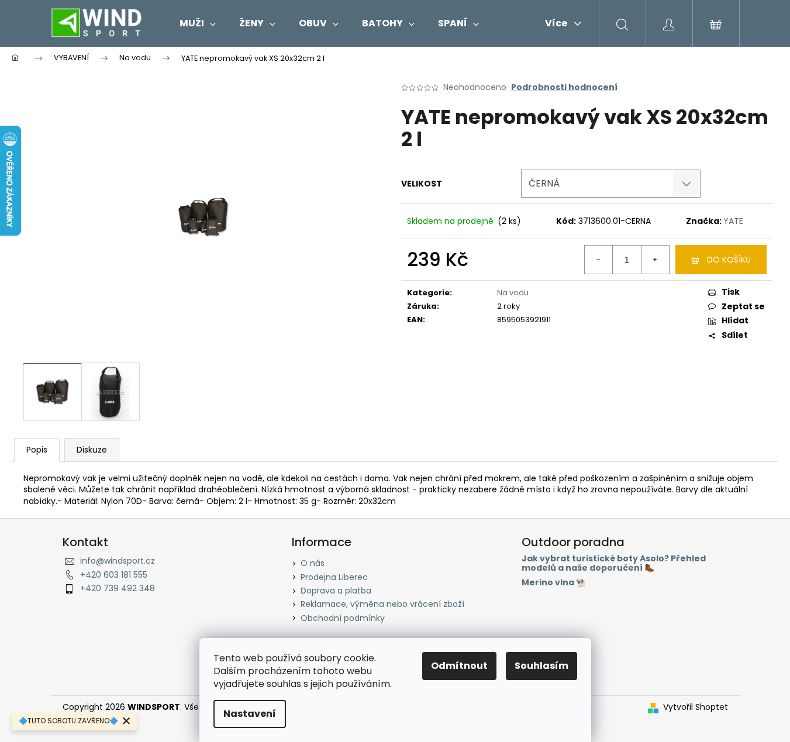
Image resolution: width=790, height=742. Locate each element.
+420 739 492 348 (117, 588)
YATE (733, 221)
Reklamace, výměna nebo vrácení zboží (382, 604)
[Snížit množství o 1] (599, 260)
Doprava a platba (336, 590)
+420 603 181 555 (113, 575)
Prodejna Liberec (334, 577)
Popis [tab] (36, 449)
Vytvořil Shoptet (695, 707)
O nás (313, 563)
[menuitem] (197, 23)
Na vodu (513, 292)
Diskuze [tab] (92, 449)
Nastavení (249, 713)
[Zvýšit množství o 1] (655, 260)
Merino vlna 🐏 (554, 582)
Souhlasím (541, 665)
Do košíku (729, 259)
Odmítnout (459, 665)
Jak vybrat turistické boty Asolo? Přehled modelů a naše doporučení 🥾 (614, 563)
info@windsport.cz (117, 561)
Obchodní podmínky (343, 618)
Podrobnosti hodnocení (564, 87)
